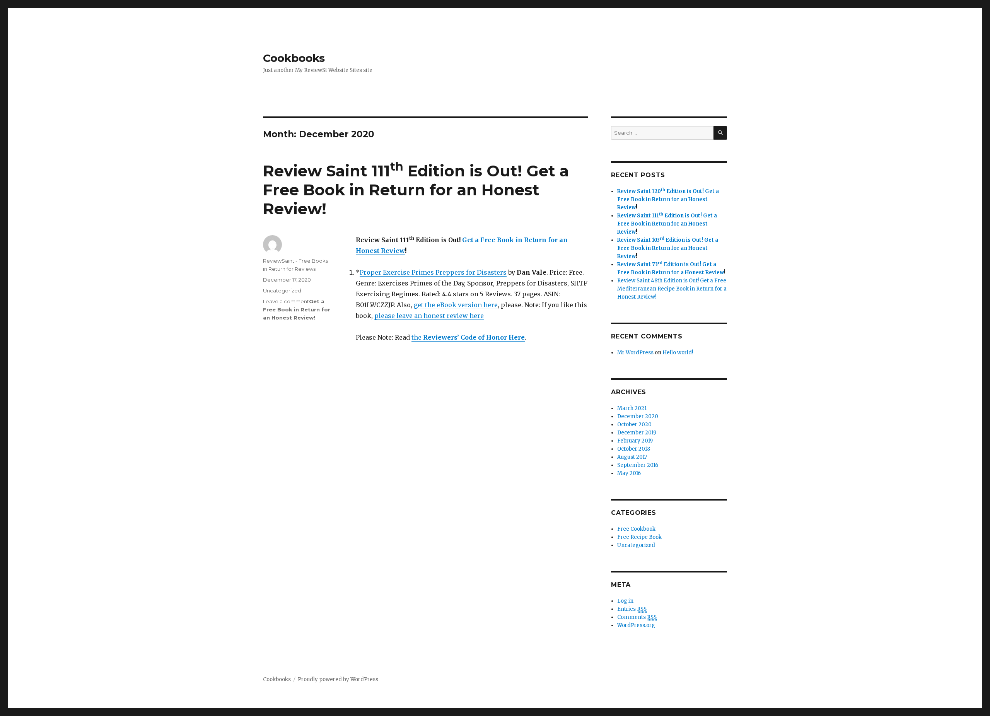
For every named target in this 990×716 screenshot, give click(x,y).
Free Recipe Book (639, 537)
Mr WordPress (635, 352)
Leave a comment (286, 301)
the (468, 337)
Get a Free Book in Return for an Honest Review (416, 189)
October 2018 (633, 449)
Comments (637, 617)
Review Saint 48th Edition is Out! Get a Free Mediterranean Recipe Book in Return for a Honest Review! (672, 288)
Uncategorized (282, 290)
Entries (632, 609)
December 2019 (636, 432)
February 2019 (635, 440)
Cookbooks (294, 58)
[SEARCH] (720, 133)
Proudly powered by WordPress (338, 679)
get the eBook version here (456, 305)
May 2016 (629, 473)
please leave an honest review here (429, 316)
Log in (625, 601)
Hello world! (677, 352)
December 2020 (637, 416)
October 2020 (634, 424)
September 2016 (637, 465)
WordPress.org (636, 625)
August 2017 (632, 457)
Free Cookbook (636, 529)
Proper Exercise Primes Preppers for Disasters (433, 272)
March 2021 (632, 408)
